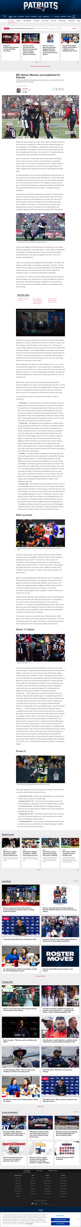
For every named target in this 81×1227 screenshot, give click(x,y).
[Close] (78, 1219)
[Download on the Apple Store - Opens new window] (35, 1203)
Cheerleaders (18, 1193)
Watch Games (47, 1193)
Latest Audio (18, 1183)
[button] (36, 62)
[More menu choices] (51, 16)
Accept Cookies (60, 1223)
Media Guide (63, 1191)
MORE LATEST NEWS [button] (40, 976)
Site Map (18, 1196)
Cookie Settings (60, 1215)
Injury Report (33, 1183)
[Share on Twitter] (56, 90)
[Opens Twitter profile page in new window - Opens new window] (23, 92)
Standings (33, 1193)
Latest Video (18, 1180)
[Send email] (59, 90)
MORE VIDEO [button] (40, 1106)
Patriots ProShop (63, 1178)
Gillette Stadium (47, 1191)
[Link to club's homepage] (4, 16)
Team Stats (32, 1185)
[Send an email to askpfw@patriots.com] (26, 92)
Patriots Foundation (18, 1188)
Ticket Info (47, 1178)
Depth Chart (32, 1180)
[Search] (53, 16)
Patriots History (18, 1191)
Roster (32, 1178)
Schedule (33, 1191)
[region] (40, 1219)
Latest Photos (18, 1185)
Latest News (18, 1178)
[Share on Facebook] (53, 90)
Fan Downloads (63, 1185)
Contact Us (63, 1196)
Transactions (33, 1188)
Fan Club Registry (63, 1180)
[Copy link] (62, 89)
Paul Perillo (24, 88)
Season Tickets (47, 1183)
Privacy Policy (29, 1223)
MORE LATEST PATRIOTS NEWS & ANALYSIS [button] (40, 66)
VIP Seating (47, 1185)
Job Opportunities (63, 1193)
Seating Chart (47, 1188)
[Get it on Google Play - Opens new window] (45, 1204)
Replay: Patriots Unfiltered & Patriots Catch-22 (22, 28)
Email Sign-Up (63, 1183)
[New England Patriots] (40, 1211)
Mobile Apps (63, 1188)
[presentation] (78, 62)
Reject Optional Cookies (60, 1219)
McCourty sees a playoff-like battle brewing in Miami (52, 300)
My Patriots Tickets (48, 1180)
